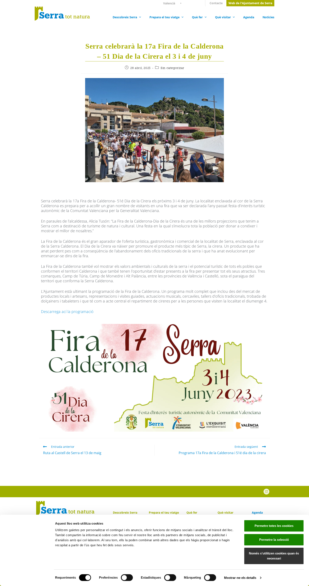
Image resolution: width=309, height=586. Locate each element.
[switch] (127, 577)
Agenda (248, 17)
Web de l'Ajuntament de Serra (250, 3)
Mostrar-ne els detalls (240, 577)
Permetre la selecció (274, 539)
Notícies (268, 17)
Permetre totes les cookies (274, 526)
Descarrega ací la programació (67, 311)
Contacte (216, 3)
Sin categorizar (172, 68)
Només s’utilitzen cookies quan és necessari (274, 556)
